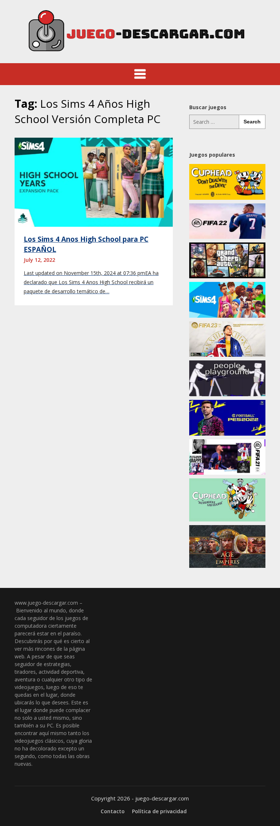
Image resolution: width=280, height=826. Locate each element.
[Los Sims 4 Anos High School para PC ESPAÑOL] (94, 181)
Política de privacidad (159, 811)
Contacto (113, 811)
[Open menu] (140, 74)
